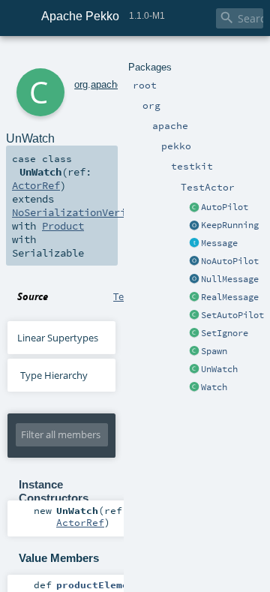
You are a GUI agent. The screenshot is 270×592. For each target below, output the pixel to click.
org (81, 84)
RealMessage (230, 297)
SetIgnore (224, 333)
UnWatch (219, 369)
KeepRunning (230, 225)
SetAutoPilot (232, 315)
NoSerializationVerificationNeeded (111, 212)
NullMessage (230, 279)
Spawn (214, 351)
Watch (214, 387)
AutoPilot (224, 207)
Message (219, 243)
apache (106, 84)
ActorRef (36, 185)
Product (63, 226)
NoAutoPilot (230, 261)
